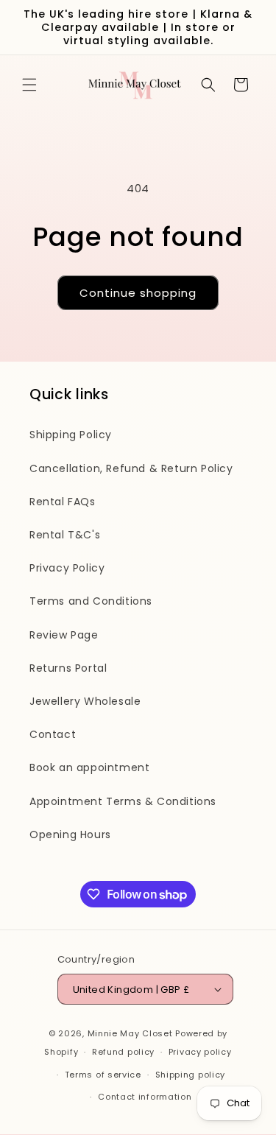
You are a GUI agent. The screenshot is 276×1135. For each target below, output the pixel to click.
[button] (29, 84)
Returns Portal (68, 668)
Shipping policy (190, 1074)
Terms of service (103, 1074)
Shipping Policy (70, 434)
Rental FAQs (62, 501)
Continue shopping (138, 293)
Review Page (64, 635)
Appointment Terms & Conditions (122, 801)
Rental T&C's (64, 534)
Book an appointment (89, 767)
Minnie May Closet (130, 1033)
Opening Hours (70, 834)
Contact (52, 734)
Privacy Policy (67, 568)
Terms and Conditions (90, 601)
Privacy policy (200, 1052)
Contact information (144, 1097)
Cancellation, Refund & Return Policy (131, 468)
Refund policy (123, 1052)
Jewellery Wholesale (85, 701)
